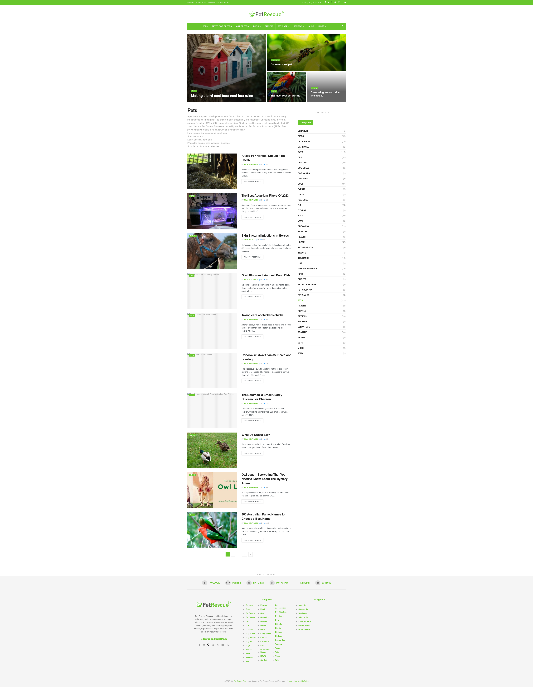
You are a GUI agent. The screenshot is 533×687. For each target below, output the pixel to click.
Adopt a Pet (303, 617)
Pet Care (282, 26)
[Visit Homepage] (266, 13)
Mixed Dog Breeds (222, 26)
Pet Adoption (305, 289)
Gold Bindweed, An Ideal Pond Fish (266, 275)
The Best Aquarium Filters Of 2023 (265, 195)
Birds (314, 88)
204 (266, 319)
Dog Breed (303, 167)
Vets (300, 342)
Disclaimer (303, 613)
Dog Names (304, 173)
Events (301, 189)
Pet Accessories (307, 284)
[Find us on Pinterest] (335, 2)
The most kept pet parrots (285, 95)
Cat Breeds (242, 26)
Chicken (302, 162)
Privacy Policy (201, 2)
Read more (252, 181)
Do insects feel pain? (283, 64)
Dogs (300, 183)
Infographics (305, 247)
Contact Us (224, 2)
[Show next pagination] (250, 554)
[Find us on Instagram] (339, 2)
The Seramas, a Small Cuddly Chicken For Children (262, 396)
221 (266, 403)
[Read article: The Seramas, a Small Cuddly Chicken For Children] (212, 410)
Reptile (302, 311)
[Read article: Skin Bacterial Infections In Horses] (212, 251)
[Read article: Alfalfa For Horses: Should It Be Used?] (212, 171)
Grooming (303, 226)
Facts (301, 194)
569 (266, 487)
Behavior (303, 130)
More (321, 26)
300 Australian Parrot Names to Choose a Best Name (263, 516)
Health (193, 236)
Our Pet (302, 279)
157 (263, 240)
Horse (193, 156)
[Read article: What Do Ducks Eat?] (212, 450)
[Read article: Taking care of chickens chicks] (212, 330)
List (300, 263)
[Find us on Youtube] (345, 2)
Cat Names (303, 146)
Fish (192, 275)
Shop (311, 26)
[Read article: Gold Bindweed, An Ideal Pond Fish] (212, 291)
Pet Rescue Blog (240, 681)
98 (313, 101)
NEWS (300, 273)
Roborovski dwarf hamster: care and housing (266, 357)
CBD (300, 157)
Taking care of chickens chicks (262, 315)
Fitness (269, 26)
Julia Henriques (200, 101)
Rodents (302, 321)
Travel (301, 337)
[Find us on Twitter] (330, 2)
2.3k (267, 523)
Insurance (303, 258)
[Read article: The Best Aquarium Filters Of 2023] (212, 211)
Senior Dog (304, 326)
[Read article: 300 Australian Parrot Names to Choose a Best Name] (212, 530)
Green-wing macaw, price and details (325, 93)
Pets (205, 26)
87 (273, 70)
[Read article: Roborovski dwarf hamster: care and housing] (212, 370)
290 (266, 439)
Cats (300, 152)
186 (266, 279)
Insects (275, 60)
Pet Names (303, 295)
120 (266, 164)
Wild (300, 353)
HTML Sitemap (304, 629)
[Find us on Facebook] (325, 2)
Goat (300, 220)
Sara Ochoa (249, 240)
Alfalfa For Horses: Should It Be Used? (263, 157)
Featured (303, 199)
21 (245, 554)
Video (301, 348)
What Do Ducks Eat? (256, 434)
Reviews (298, 26)
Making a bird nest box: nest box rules (222, 95)
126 (266, 200)
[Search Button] (343, 26)
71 (211, 101)
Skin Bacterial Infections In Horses (265, 235)
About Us (190, 2)
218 (266, 363)
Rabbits (302, 305)
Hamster (302, 231)
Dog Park (303, 178)
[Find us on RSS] (228, 645)
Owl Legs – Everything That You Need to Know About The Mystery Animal (265, 478)
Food (256, 26)
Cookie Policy (213, 2)
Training (302, 332)
